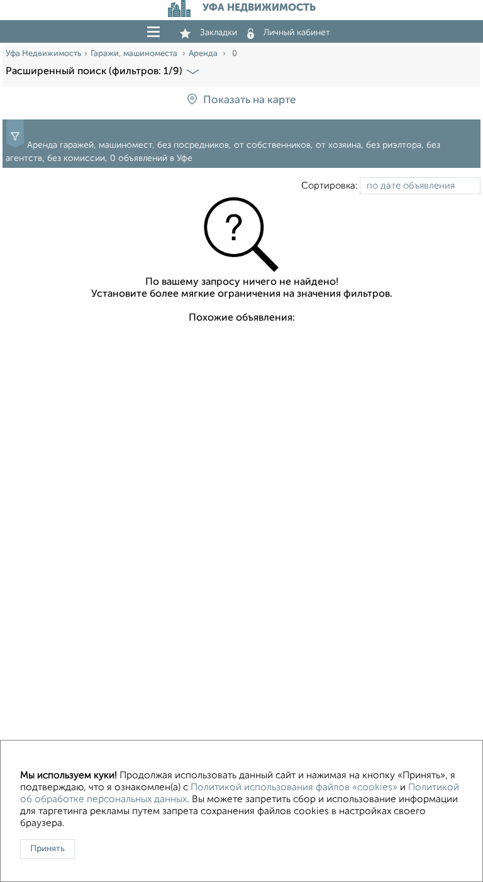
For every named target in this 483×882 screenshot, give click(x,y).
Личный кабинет (297, 32)
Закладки (218, 32)
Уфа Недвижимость (43, 54)
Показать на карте (249, 100)
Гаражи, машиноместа (135, 54)
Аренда (204, 54)
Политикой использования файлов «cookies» (294, 788)
